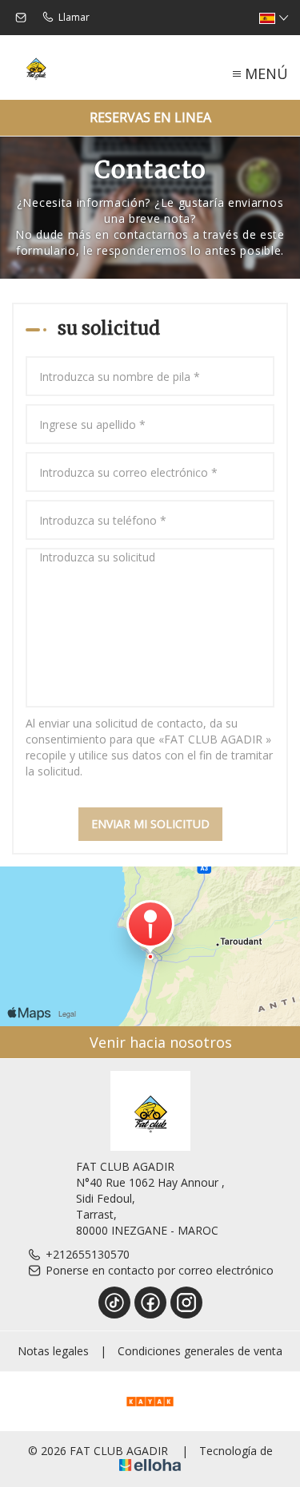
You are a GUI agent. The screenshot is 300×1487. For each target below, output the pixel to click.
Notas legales (53, 1350)
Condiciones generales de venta (200, 1350)
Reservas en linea (150, 117)
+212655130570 (88, 1254)
